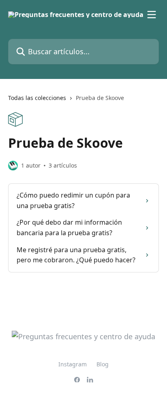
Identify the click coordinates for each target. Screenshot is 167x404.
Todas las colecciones (37, 98)
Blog (102, 364)
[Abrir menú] (151, 14)
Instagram (72, 364)
